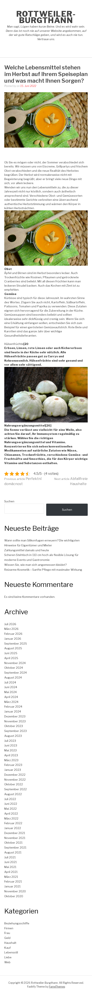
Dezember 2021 (14, 833)
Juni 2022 (10, 803)
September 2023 (15, 731)
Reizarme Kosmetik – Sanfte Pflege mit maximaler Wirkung (43, 569)
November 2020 (15, 891)
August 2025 (13, 648)
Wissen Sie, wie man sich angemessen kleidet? (35, 564)
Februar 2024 (13, 706)
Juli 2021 (10, 857)
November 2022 (15, 779)
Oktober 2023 (13, 726)
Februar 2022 (13, 823)
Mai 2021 (10, 867)
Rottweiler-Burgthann (46, 17)
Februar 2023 (13, 765)
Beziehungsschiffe (16, 923)
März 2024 (11, 702)
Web (7, 962)
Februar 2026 (13, 633)
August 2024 (13, 677)
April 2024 (11, 697)
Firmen (8, 928)
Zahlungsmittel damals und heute (26, 550)
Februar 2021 (13, 881)
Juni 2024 (10, 687)
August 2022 (13, 794)
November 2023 (15, 721)
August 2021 (12, 852)
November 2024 (15, 663)
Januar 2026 (12, 638)
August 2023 (13, 735)
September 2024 (15, 672)
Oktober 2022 (13, 784)
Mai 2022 (10, 808)
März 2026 (11, 628)
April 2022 (11, 813)
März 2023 (11, 760)
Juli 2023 (10, 740)
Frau (7, 933)
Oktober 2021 (13, 842)
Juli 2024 (10, 682)
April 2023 (11, 755)
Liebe (8, 957)
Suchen (9, 501)
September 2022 (15, 789)
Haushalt (10, 942)
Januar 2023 (12, 769)
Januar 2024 (12, 711)
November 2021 (14, 838)
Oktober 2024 (13, 667)
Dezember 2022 (14, 774)
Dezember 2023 (14, 716)
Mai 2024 (10, 692)
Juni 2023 (10, 745)
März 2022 (11, 818)
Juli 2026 (10, 624)
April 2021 (11, 872)
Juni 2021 (10, 862)
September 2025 (15, 643)
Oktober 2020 (13, 896)
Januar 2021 (12, 886)
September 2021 (15, 847)
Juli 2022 (10, 799)
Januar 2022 (12, 828)
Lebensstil (11, 952)
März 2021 (11, 876)
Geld (7, 938)
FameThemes (57, 986)
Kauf (7, 947)
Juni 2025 (10, 653)
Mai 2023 (10, 750)
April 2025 (11, 658)
